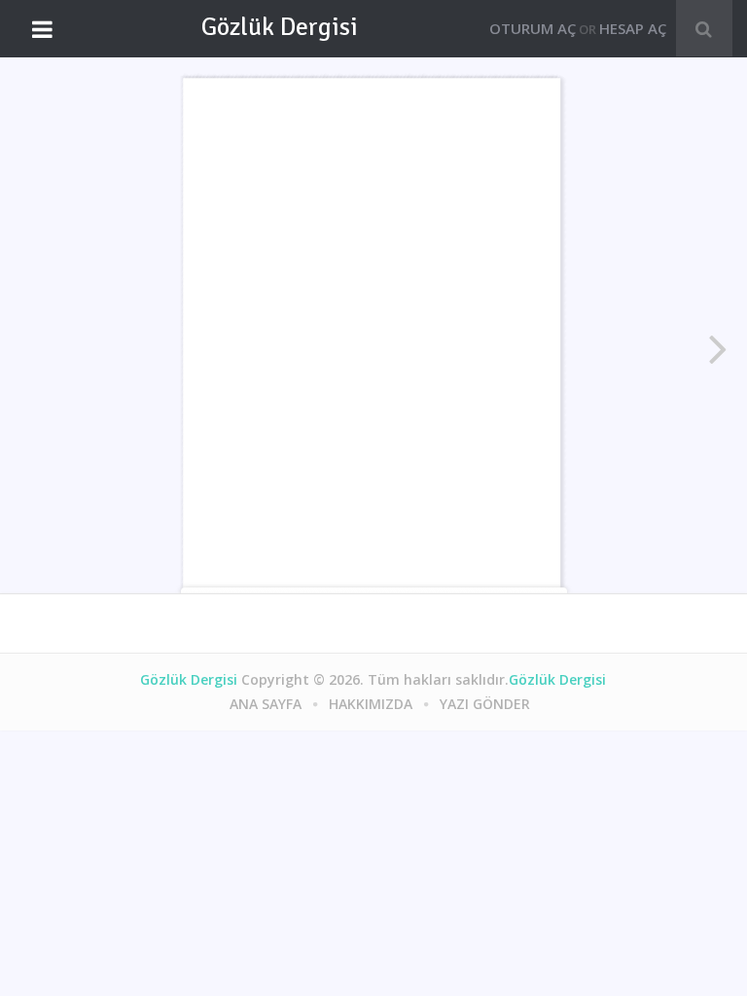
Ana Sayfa (266, 703)
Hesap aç (632, 28)
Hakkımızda (370, 703)
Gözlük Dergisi (279, 27)
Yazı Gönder (485, 703)
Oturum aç (532, 28)
